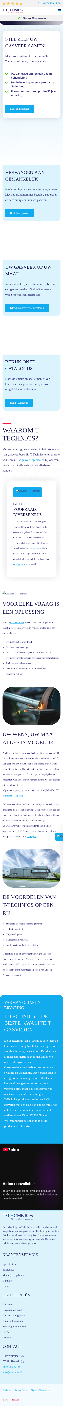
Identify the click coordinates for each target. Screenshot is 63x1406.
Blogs (6, 1332)
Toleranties (8, 1269)
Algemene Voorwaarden (40, 1390)
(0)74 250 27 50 (51, 3)
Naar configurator (19, 108)
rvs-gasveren (35, 548)
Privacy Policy (21, 1390)
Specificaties (9, 1264)
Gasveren (8, 1304)
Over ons (7, 1286)
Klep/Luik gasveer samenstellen (27, 307)
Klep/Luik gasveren (13, 1321)
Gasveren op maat (12, 1310)
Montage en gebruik (13, 1275)
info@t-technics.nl (14, 796)
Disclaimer (7, 1390)
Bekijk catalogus (19, 402)
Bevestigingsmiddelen (14, 1326)
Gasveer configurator (14, 1315)
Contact (7, 1337)
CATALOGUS (17, 622)
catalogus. (31, 836)
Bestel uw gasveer (19, 213)
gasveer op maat (31, 459)
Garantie (7, 1280)
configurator (19, 564)
